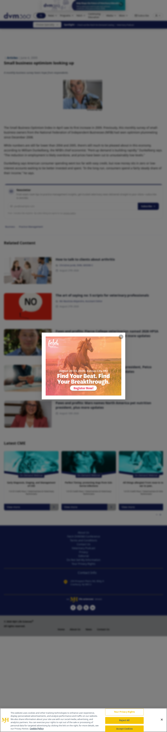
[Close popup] (121, 337)
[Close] (161, 719)
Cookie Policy (37, 728)
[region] (83, 720)
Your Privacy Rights (124, 712)
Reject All (124, 720)
